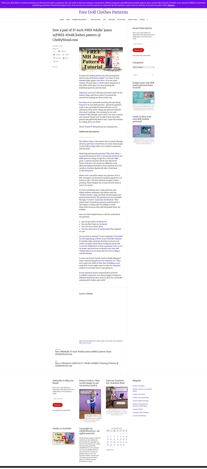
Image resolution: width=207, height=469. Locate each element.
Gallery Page (84, 95)
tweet (90, 227)
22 (121, 442)
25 (108, 445)
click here (100, 81)
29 (121, 445)
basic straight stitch (89, 244)
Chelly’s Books (86, 195)
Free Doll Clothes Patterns (103, 12)
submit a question (88, 275)
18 (107, 442)
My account (121, 19)
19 (111, 442)
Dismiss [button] (171, 5)
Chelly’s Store (132, 19)
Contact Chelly (138, 409)
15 (120, 439)
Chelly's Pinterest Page (141, 401)
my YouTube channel (113, 239)
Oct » (112, 450)
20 (114, 442)
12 (111, 439)
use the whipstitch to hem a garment (96, 246)
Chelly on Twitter (139, 386)
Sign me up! (138, 50)
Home (62, 19)
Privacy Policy (96, 19)
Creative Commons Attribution (100, 200)
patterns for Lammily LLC (105, 261)
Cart (104, 19)
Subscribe (57, 405)
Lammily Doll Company (141, 412)
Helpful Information (79, 19)
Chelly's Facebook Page (141, 397)
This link (110, 154)
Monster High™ (99, 78)
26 (111, 445)
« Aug (108, 450)
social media (105, 229)
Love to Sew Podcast (139, 416)
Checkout (111, 19)
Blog (68, 19)
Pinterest (103, 222)
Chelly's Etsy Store (139, 394)
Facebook (103, 224)
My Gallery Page (86, 141)
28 (118, 445)
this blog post (87, 171)
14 (118, 439)
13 (114, 439)
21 (118, 442)
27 (114, 445)
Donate (142, 19)
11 (107, 439)
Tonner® (83, 105)
